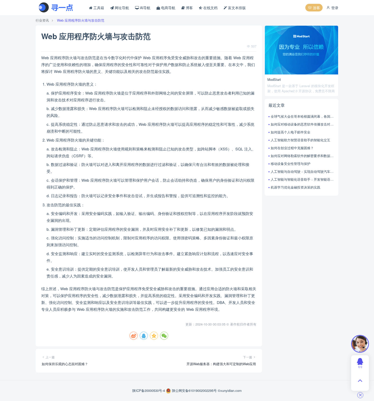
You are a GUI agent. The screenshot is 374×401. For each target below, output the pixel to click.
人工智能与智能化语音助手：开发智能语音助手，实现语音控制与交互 (303, 179)
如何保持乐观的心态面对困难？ (65, 363)
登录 (334, 7)
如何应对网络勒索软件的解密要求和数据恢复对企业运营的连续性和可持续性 (303, 155)
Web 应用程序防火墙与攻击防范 (80, 20)
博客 (189, 7)
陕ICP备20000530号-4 (149, 390)
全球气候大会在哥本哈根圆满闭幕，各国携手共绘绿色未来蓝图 (303, 116)
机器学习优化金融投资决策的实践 (295, 187)
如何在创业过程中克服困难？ (292, 147)
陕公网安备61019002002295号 (194, 390)
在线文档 (210, 7)
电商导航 (167, 7)
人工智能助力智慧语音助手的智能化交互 (300, 139)
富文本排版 (236, 7)
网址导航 (121, 7)
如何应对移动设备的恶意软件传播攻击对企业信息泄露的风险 (303, 124)
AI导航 (144, 7)
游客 (316, 7)
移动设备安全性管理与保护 (290, 163)
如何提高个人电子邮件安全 (290, 132)
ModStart (274, 79)
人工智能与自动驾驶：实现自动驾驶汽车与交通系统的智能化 (303, 171)
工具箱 (98, 7)
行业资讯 (42, 20)
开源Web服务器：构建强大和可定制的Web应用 (221, 363)
